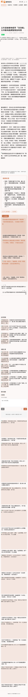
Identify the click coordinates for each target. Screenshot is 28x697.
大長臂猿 (14, 211)
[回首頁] (6, 2)
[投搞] (22, 1)
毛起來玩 (10, 5)
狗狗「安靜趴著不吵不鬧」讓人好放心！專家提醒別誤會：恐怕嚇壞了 (15, 183)
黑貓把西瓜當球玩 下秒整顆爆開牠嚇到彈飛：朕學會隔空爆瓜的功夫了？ (15, 204)
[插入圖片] (22, 409)
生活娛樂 (21, 5)
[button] (20, 1)
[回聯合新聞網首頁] (3, 2)
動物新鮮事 (4, 5)
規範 (3, 409)
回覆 (25, 409)
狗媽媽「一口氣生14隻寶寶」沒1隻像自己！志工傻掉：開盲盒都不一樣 (15, 199)
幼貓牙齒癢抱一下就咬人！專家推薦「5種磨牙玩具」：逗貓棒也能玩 (15, 194)
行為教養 (15, 5)
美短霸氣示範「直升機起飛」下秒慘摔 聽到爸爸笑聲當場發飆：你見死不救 (15, 189)
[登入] (24, 2)
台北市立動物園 (6, 211)
